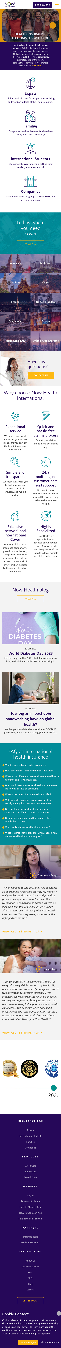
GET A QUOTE (42, 5)
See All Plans (30, 1177)
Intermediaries (30, 1237)
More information (50, 1342)
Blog (30, 1284)
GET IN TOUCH (30, 1301)
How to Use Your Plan (30, 1213)
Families (30, 1142)
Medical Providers (30, 1243)
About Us (30, 1261)
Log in (30, 1196)
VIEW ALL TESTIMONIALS (20, 932)
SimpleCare (30, 1172)
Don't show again (28, 1342)
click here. (37, 66)
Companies (30, 1148)
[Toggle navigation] (56, 4)
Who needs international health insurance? (27, 827)
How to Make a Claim (30, 1207)
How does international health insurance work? (29, 771)
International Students (30, 1136)
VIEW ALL (30, 244)
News (30, 1272)
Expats (30, 1130)
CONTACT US (41, 376)
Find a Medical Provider (31, 1219)
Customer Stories (30, 1267)
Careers (30, 1290)
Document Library (30, 1201)
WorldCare (30, 1166)
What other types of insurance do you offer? (28, 794)
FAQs (30, 1278)
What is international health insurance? (25, 765)
